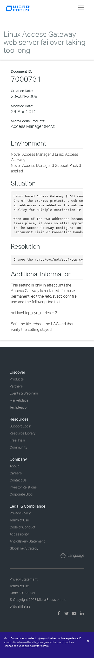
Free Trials (17, 440)
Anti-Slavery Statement (27, 541)
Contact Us (18, 480)
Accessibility (19, 534)
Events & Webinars (24, 393)
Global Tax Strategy (24, 548)
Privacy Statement (24, 579)
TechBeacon (19, 407)
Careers (16, 473)
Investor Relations (23, 487)
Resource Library (22, 433)
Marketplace (19, 400)
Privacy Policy (20, 513)
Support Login (20, 426)
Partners (16, 386)
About (14, 466)
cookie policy (29, 646)
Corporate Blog (21, 494)
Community (18, 447)
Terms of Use (19, 520)
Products (17, 379)
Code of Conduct (22, 527)
